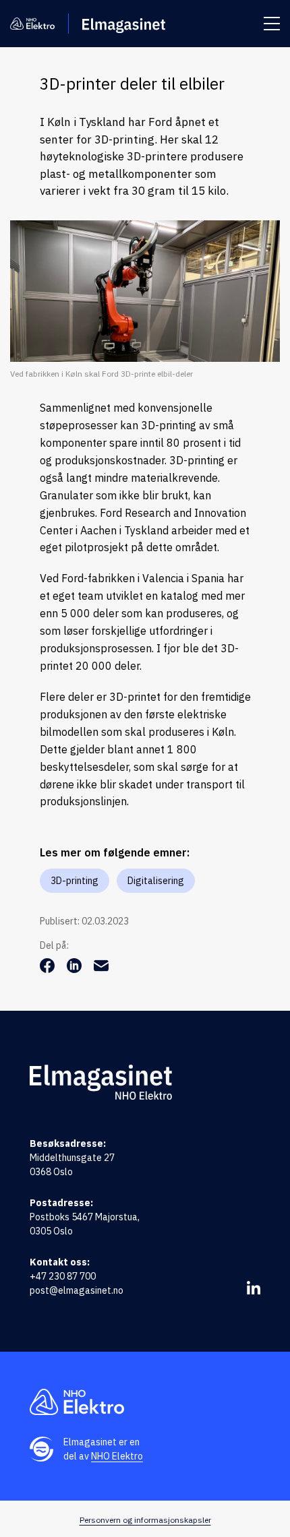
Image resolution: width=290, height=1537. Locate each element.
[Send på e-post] (101, 969)
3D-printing (74, 881)
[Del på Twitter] (75, 969)
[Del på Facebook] (48, 969)
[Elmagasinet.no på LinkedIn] (253, 1287)
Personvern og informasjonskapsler (145, 1520)
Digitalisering (155, 881)
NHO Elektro (117, 1456)
